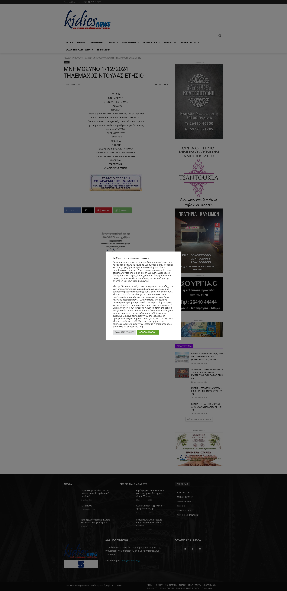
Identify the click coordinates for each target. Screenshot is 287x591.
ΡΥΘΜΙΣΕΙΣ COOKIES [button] (124, 332)
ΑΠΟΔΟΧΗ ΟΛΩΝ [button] (148, 332)
